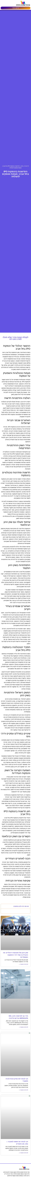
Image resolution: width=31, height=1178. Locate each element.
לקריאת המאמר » (23, 964)
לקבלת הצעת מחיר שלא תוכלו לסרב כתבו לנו (15, 338)
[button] (3, 906)
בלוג (22, 166)
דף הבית (26, 166)
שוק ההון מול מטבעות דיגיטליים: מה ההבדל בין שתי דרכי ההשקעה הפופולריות (15, 955)
